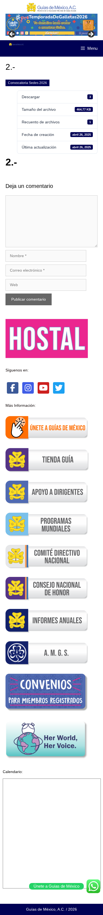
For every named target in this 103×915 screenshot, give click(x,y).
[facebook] (12, 388)
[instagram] (28, 388)
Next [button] (91, 34)
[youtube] (43, 388)
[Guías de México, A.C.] (16, 44)
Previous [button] (12, 34)
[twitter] (59, 388)
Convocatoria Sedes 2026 (27, 83)
